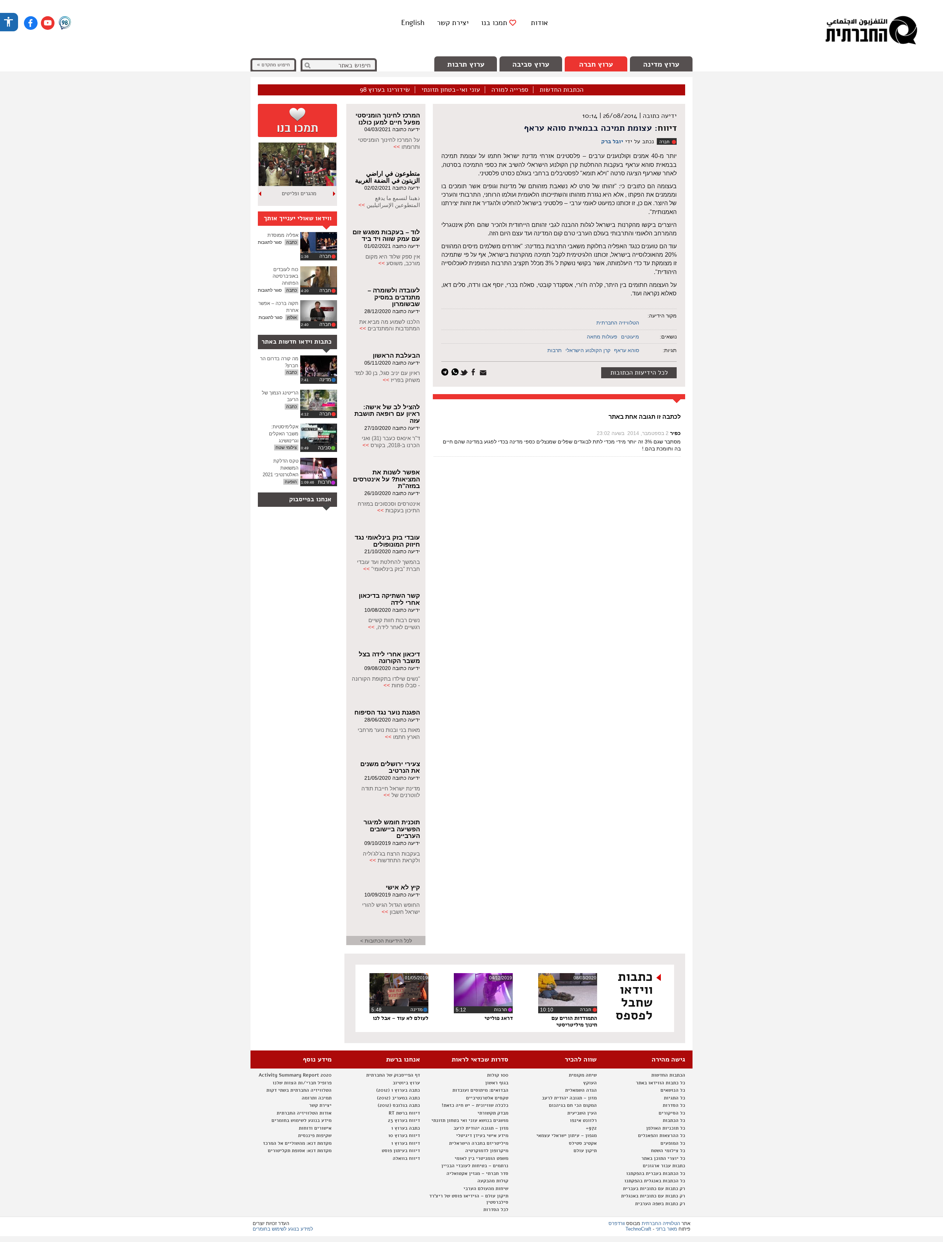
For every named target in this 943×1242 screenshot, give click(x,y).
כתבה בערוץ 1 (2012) (398, 1090)
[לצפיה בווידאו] (318, 242)
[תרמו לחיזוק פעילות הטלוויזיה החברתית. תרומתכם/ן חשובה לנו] (297, 120)
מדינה (325, 379)
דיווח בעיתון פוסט (401, 1150)
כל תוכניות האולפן (665, 1128)
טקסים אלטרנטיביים (487, 1098)
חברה (664, 141)
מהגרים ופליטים (299, 193)
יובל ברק (612, 141)
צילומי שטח (286, 447)
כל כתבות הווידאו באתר (660, 1083)
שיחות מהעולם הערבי (485, 1188)
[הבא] (260, 193)
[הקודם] (334, 193)
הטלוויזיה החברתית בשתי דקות (299, 1090)
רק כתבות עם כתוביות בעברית (654, 1188)
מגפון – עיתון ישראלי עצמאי (566, 1135)
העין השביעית (582, 1113)
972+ (591, 1128)
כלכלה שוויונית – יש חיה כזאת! (475, 1105)
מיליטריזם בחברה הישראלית (478, 1143)
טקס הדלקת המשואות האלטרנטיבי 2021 (280, 467)
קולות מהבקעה (492, 1181)
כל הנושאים (672, 1090)
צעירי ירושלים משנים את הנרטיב (390, 768)
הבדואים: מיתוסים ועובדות (480, 1090)
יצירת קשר (453, 23)
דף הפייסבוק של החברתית (393, 1075)
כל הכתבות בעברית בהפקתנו (655, 1173)
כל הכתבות (674, 1120)
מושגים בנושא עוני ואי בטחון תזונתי (469, 1120)
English (412, 23)
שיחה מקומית (583, 1075)
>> (396, 147)
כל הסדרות (674, 1105)
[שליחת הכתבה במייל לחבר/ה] (484, 371)
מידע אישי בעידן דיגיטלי (482, 1135)
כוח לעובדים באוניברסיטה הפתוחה (285, 276)
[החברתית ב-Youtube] (48, 23)
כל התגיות (674, 1098)
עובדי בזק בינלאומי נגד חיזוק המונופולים (387, 541)
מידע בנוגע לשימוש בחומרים (301, 1120)
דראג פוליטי (498, 1018)
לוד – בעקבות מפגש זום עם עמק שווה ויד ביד (386, 236)
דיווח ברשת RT (404, 1113)
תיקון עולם (585, 1150)
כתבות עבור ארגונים (664, 1165)
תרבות (554, 350)
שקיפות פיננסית (315, 1135)
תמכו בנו (494, 22)
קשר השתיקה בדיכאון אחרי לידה (389, 599)
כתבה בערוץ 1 (405, 1128)
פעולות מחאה (602, 337)
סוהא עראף (626, 350)
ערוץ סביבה (530, 64)
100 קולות (497, 1075)
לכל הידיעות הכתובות (639, 372)
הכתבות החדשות (561, 90)
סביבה (324, 447)
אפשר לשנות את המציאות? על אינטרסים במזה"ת (386, 479)
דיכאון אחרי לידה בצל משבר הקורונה (389, 658)
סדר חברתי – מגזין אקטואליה (477, 1173)
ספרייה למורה (509, 90)
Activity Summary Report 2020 (295, 1075)
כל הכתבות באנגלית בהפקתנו (654, 1181)
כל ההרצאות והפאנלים (661, 1135)
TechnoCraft (638, 1229)
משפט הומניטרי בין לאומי (481, 1158)
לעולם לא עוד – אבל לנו (400, 1018)
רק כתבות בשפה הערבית (660, 1203)
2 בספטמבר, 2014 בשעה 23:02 (633, 433)
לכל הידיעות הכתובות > (386, 941)
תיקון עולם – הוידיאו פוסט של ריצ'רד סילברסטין (468, 1199)
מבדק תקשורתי (492, 1113)
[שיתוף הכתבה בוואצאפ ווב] (456, 371)
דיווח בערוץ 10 (404, 1135)
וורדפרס (617, 1223)
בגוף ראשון (496, 1083)
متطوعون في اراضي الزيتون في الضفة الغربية (387, 177)
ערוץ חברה (596, 64)
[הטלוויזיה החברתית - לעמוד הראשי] (871, 31)
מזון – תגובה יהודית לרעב (569, 1098)
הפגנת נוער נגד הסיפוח (387, 712)
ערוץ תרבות (465, 64)
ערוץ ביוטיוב (406, 1083)
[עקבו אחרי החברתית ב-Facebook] (31, 23)
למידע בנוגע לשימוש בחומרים (283, 1229)
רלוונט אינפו (583, 1120)
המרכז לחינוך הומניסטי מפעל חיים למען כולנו (387, 119)
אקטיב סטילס (583, 1143)
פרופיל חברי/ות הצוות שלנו (302, 1083)
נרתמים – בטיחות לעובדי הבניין (474, 1165)
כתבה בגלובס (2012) (399, 1105)
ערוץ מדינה (661, 64)
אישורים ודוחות (315, 1128)
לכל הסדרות (495, 1209)
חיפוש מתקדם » (273, 64)
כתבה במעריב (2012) (398, 1098)
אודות (539, 23)
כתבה (291, 242)
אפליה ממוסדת (282, 235)
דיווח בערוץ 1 (405, 1143)
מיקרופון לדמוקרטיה (486, 1150)
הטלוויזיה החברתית (617, 323)
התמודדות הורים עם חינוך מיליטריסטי (574, 1021)
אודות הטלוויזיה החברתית (304, 1113)
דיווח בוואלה (406, 1158)
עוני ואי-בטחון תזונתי (450, 90)
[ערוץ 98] (65, 23)
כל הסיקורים (672, 1113)
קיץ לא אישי (403, 887)
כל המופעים (672, 1143)
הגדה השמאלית (581, 1090)
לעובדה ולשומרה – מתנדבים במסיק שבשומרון (394, 297)
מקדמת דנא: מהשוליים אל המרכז (297, 1143)
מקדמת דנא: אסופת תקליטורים (300, 1150)
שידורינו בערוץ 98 (385, 90)
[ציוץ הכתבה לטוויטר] (465, 371)
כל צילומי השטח (668, 1150)
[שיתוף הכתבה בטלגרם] (447, 371)
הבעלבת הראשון (396, 355)
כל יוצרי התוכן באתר (663, 1158)
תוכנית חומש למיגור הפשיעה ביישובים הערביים (392, 829)
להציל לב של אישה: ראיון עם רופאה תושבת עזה (387, 414)
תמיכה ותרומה (317, 1098)
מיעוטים (630, 337)
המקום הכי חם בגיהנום (573, 1105)
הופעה (291, 481)
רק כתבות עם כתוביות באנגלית (653, 1196)
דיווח (667, 128)
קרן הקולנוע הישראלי (587, 350)
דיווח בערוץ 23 (404, 1120)
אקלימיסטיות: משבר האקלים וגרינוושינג (283, 433)
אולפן (292, 317)
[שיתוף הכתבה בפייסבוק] (474, 371)
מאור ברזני (666, 1229)
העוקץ (590, 1083)
